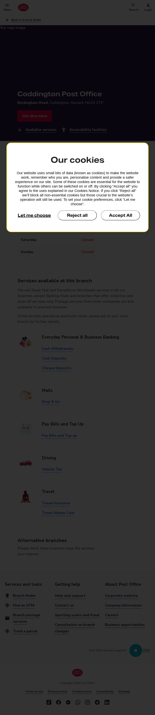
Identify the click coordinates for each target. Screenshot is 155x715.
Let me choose (34, 215)
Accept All (120, 215)
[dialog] (77, 187)
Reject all (77, 215)
